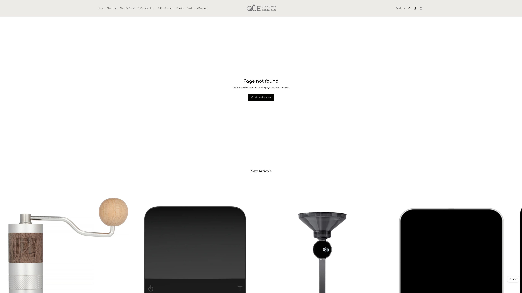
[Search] (409, 8)
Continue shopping (261, 97)
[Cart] (421, 8)
